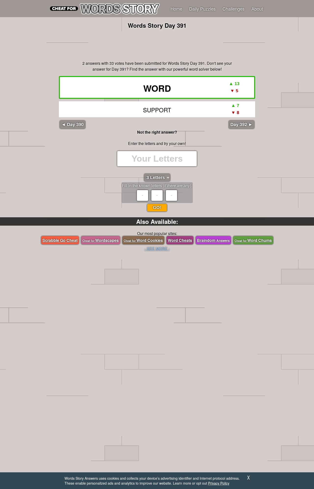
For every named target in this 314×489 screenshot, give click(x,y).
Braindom (213, 240)
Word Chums (253, 240)
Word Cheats (180, 240)
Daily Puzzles (202, 8)
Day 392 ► (241, 124)
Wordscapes (100, 240)
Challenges (233, 8)
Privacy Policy (218, 483)
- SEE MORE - (157, 248)
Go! (157, 207)
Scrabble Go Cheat (60, 240)
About (257, 8)
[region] (157, 44)
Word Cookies (143, 240)
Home (176, 8)
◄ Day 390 (72, 124)
